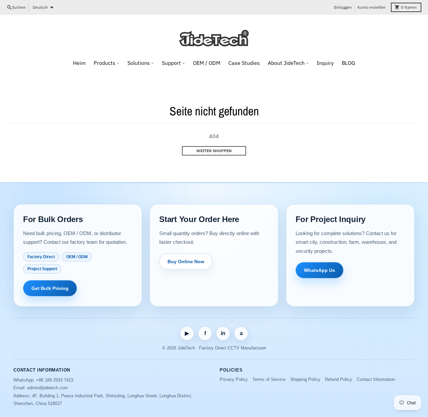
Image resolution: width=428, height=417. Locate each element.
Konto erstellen (371, 7)
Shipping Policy (305, 379)
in (223, 333)
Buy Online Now (186, 261)
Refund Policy (338, 379)
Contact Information (376, 379)
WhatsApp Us (319, 270)
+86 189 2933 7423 (54, 380)
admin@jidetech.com (47, 387)
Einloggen (343, 7)
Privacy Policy (234, 379)
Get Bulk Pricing (50, 288)
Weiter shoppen (214, 150)
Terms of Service (269, 379)
